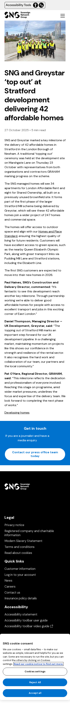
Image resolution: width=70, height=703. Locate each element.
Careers (9, 587)
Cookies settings (35, 671)
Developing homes (16, 413)
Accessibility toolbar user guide (26, 620)
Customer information (19, 569)
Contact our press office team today (35, 454)
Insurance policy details (20, 598)
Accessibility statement (20, 614)
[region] (35, 667)
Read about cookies (18, 553)
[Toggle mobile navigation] (63, 16)
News (8, 581)
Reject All (35, 682)
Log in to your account (20, 575)
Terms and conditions (19, 547)
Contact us (12, 593)
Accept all (35, 693)
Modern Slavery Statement (23, 541)
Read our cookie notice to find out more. (38, 664)
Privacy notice (14, 525)
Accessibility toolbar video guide (28, 626)
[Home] (17, 15)
